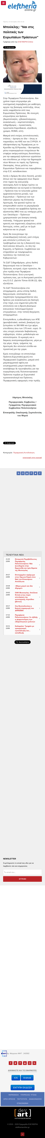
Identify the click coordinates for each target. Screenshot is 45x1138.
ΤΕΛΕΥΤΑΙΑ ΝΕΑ (15, 555)
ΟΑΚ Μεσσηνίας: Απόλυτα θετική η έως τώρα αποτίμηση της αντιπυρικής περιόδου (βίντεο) (26, 597)
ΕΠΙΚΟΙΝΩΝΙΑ (22, 1103)
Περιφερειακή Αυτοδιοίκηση (23, 453)
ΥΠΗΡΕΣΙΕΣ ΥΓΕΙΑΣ (28, 1095)
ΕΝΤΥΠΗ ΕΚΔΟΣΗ (22, 1087)
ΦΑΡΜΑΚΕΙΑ (13, 1095)
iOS (16, 1077)
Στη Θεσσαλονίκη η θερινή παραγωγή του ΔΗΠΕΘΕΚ (24, 608)
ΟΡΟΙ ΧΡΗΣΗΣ (9, 1099)
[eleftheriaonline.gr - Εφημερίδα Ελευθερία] (22, 6)
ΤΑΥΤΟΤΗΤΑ (22, 1099)
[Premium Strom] (22, 89)
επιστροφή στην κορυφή (32, 458)
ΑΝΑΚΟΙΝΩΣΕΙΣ (35, 1099)
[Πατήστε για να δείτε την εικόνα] (22, 66)
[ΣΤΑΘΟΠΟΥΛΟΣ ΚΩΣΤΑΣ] (22, 1114)
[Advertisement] (22, 709)
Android (27, 1077)
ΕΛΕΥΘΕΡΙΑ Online (25, 42)
